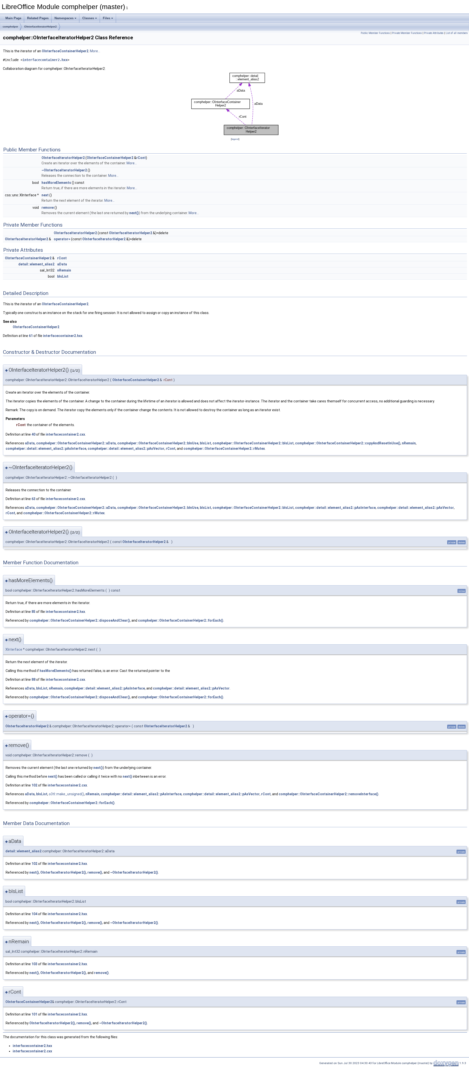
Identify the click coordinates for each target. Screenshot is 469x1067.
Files (106, 18)
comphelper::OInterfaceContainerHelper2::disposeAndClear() (79, 620)
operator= (62, 239)
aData (62, 264)
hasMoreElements (56, 183)
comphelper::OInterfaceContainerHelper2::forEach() (180, 620)
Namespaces (64, 18)
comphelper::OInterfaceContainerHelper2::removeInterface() (328, 794)
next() (134, 213)
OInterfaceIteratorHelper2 (40, 26)
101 (34, 1014)
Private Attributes (434, 33)
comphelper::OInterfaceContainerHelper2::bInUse (157, 443)
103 (34, 964)
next (45, 195)
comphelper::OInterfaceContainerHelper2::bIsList (253, 443)
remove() (94, 872)
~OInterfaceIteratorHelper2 (64, 170)
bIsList (62, 276)
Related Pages (38, 18)
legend (235, 139)
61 (31, 336)
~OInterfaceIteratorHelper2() (134, 872)
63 (33, 499)
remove (48, 207)
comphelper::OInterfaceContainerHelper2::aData (76, 443)
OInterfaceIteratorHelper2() (63, 872)
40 (33, 434)
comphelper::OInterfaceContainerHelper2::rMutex (224, 448)
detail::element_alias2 (36, 264)
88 (33, 679)
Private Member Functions (407, 33)
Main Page (13, 18)
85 (33, 612)
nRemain (64, 270)
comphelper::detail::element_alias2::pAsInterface (46, 448)
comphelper (10, 26)
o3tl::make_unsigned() (66, 794)
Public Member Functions (375, 33)
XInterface (13, 649)
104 (34, 914)
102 (34, 785)
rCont (141, 158)
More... (95, 51)
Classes (88, 18)
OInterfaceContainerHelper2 (65, 51)
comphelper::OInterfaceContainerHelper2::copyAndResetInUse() (347, 443)
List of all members (457, 33)
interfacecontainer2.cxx (65, 434)
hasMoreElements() (56, 671)
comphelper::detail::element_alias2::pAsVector (126, 448)
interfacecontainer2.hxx (44, 60)
